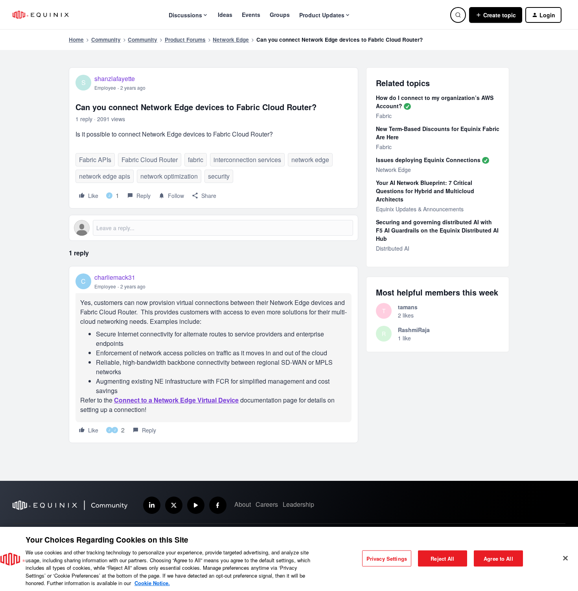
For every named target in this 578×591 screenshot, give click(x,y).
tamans (408, 307)
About (242, 504)
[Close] (565, 558)
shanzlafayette (114, 78)
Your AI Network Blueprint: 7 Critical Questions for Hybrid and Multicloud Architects (425, 191)
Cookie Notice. (152, 583)
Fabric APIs (95, 159)
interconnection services (247, 159)
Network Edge (231, 39)
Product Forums (185, 39)
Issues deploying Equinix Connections (428, 160)
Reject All (442, 558)
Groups (280, 14)
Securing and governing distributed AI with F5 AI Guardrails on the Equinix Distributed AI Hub (437, 230)
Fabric (384, 116)
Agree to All (498, 558)
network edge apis (104, 176)
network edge (310, 159)
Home (76, 39)
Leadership (298, 504)
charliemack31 (114, 277)
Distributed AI (392, 248)
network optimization (169, 176)
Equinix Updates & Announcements (420, 209)
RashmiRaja (414, 330)
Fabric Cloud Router (149, 159)
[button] (495, 15)
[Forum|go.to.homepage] (41, 15)
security (219, 176)
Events (251, 14)
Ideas (225, 14)
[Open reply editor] (213, 227)
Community (106, 39)
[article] (213, 354)
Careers (267, 504)
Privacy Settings (386, 558)
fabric (195, 159)
